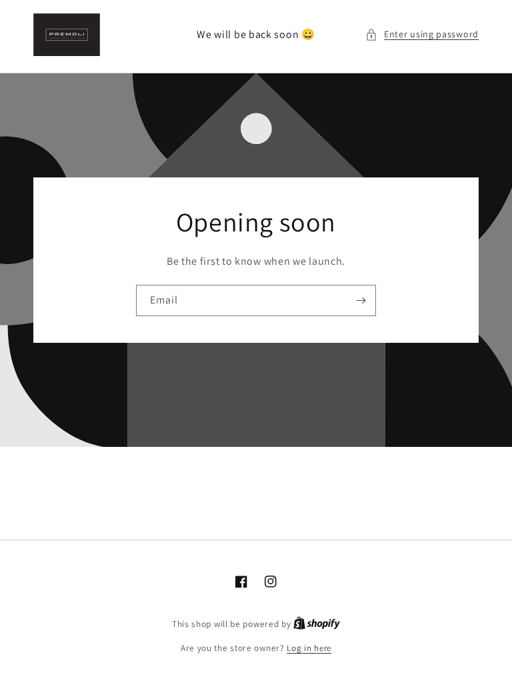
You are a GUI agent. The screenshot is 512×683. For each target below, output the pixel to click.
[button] (422, 34)
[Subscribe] (360, 300)
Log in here (309, 648)
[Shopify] (316, 624)
